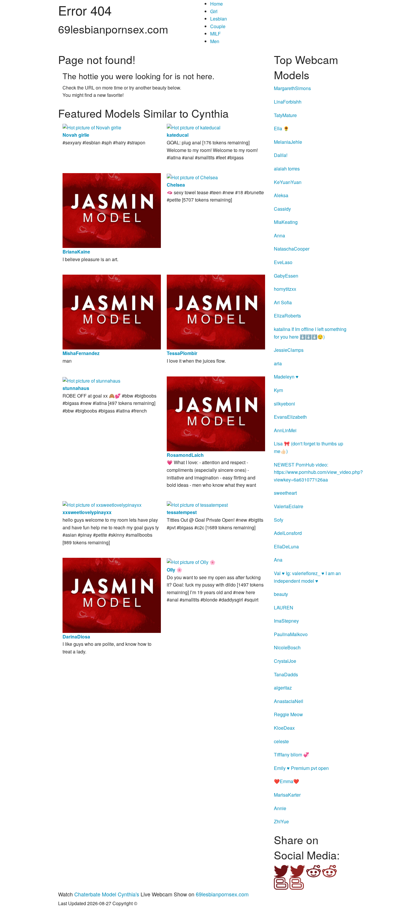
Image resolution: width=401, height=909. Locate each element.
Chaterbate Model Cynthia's (106, 894)
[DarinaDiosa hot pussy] (112, 594)
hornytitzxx (285, 288)
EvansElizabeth (290, 416)
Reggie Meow (288, 714)
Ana (278, 559)
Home (216, 3)
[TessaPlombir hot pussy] (216, 311)
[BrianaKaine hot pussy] (112, 210)
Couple (217, 26)
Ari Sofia (283, 302)
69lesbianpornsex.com (222, 894)
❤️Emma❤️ (286, 781)
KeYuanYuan (287, 182)
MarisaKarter (287, 794)
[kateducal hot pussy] (193, 127)
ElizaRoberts (287, 315)
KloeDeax (284, 727)
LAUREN (283, 607)
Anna (279, 235)
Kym (278, 390)
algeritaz (283, 687)
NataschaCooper (291, 248)
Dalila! (280, 155)
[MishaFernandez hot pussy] (112, 311)
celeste (281, 741)
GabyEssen (286, 275)
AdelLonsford (288, 533)
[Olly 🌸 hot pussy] (191, 561)
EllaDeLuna (286, 546)
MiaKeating (286, 222)
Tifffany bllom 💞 (291, 754)
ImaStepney (286, 620)
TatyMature (285, 115)
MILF (215, 33)
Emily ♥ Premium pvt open (301, 768)
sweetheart (285, 492)
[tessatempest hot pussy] (197, 504)
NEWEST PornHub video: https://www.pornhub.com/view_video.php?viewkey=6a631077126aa (318, 472)
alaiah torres (287, 168)
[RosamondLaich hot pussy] (216, 413)
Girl (214, 11)
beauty (281, 594)
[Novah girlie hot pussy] (92, 127)
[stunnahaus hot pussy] (91, 380)
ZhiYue (281, 821)
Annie (280, 808)
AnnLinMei (285, 430)
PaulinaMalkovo (291, 634)
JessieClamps (289, 350)
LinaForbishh (287, 101)
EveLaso (283, 262)
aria (278, 363)
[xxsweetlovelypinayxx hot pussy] (102, 504)
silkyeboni (284, 403)
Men (214, 41)
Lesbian (218, 18)
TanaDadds (286, 674)
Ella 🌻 (281, 128)
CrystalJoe (285, 661)
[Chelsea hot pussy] (192, 176)
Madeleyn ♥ (286, 376)
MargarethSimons (292, 88)
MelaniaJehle (288, 141)
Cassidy (282, 208)
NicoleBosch (287, 647)
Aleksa (281, 195)
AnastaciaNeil (288, 701)
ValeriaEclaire (288, 506)
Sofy (278, 519)
